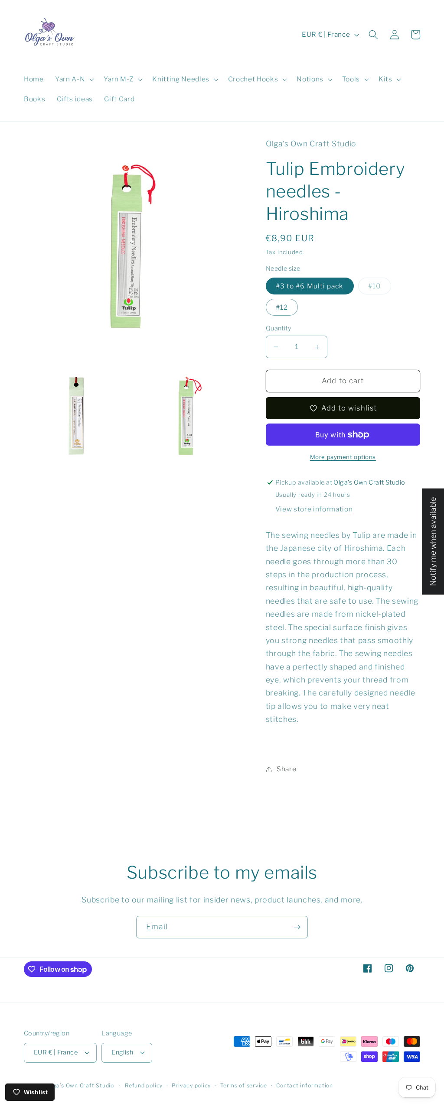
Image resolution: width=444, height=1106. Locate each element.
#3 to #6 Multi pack (310, 286)
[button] (73, 79)
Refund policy (144, 1085)
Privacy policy (191, 1085)
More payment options (343, 456)
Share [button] (286, 769)
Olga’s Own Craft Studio (80, 1085)
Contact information (304, 1085)
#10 (379, 287)
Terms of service (243, 1085)
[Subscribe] (297, 927)
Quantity (278, 328)
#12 (282, 307)
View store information (314, 509)
